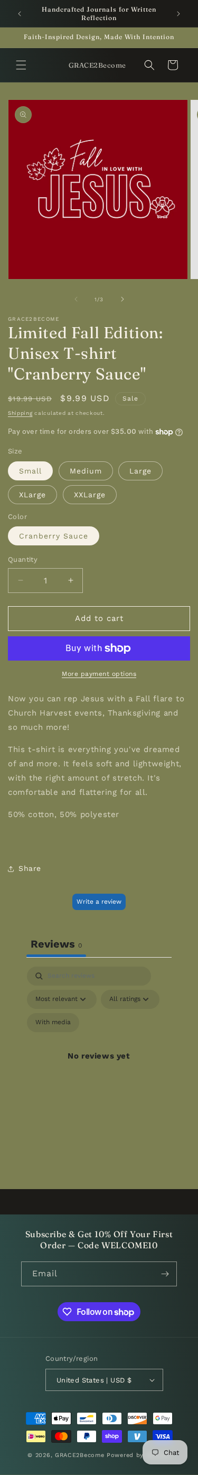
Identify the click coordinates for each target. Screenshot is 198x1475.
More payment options (99, 674)
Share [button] (29, 868)
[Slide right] (122, 299)
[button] (21, 65)
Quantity (22, 559)
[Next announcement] (178, 13)
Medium (86, 471)
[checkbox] (53, 1022)
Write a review (99, 901)
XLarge (32, 494)
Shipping (20, 413)
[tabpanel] (99, 1068)
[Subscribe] (164, 1273)
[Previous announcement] (19, 13)
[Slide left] (76, 299)
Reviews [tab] (56, 944)
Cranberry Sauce (53, 536)
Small (30, 471)
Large (140, 471)
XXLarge (90, 494)
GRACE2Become (81, 1455)
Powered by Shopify (139, 1455)
